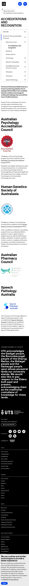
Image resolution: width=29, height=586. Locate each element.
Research (9, 51)
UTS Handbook (4, 551)
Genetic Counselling (12, 62)
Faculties (3, 510)
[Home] (2, 9)
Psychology (9, 58)
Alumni (3, 495)
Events (2, 488)
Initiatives (3, 517)
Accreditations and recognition (14, 47)
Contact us (3, 553)
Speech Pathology (12, 80)
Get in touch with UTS (8, 424)
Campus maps (4, 466)
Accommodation (5, 468)
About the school (11, 42)
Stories (3, 493)
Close (4, 583)
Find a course (4, 451)
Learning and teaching (6, 512)
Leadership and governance (8, 527)
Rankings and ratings (6, 524)
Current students (5, 537)
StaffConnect (4, 546)
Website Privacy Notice (10, 579)
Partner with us (11, 54)
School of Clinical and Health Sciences (12, 37)
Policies (3, 544)
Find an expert (4, 478)
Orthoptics (9, 72)
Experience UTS (5, 490)
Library (3, 541)
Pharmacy (9, 76)
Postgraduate (4, 456)
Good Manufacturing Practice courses (12, 67)
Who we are (4, 507)
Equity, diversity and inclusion (8, 519)
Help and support (5, 539)
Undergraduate (5, 454)
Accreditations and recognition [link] (14, 13)
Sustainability (4, 515)
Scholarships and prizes (7, 461)
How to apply (4, 458)
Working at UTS (5, 549)
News (2, 485)
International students (6, 463)
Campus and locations (6, 522)
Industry (3, 480)
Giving (2, 497)
